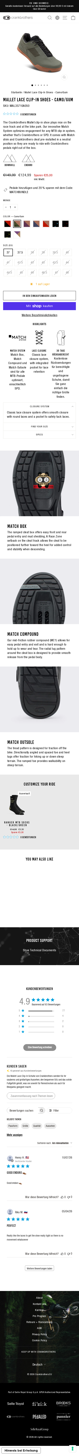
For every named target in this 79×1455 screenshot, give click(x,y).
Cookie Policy (39, 1340)
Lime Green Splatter (7, 234)
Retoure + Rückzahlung (39, 1322)
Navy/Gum (36, 223)
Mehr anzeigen (14, 1134)
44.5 (9, 272)
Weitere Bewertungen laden (39, 1268)
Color (13, 216)
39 (43, 252)
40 (67, 252)
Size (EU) (8, 245)
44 (67, 262)
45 (21, 272)
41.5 (20, 262)
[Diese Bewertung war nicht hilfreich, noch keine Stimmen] (68, 1197)
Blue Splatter (55, 223)
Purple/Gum (26, 223)
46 (32, 272)
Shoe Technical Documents (39, 950)
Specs (39, 434)
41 (8, 262)
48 (67, 272)
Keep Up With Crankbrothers (38, 1351)
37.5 (20, 252)
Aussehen (50, 1125)
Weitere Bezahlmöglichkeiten (39, 315)
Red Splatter (65, 223)
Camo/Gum (17, 223)
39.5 (55, 252)
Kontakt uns (39, 1303)
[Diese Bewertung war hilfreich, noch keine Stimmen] (62, 1197)
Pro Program (39, 1315)
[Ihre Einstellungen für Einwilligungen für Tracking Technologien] (72, 1448)
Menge (6, 200)
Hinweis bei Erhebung (21, 1450)
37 (8, 252)
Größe (25, 1125)
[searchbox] (22, 1110)
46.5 (44, 272)
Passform (12, 1125)
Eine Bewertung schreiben (40, 1047)
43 (43, 262)
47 (56, 272)
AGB (39, 1328)
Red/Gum (46, 223)
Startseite (16, 92)
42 (32, 262)
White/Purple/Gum (17, 234)
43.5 (55, 262)
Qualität (37, 1125)
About (39, 1297)
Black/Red (7, 223)
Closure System (39, 406)
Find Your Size (39, 426)
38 (32, 252)
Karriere (39, 1309)
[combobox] (54, 1143)
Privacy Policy (39, 1334)
